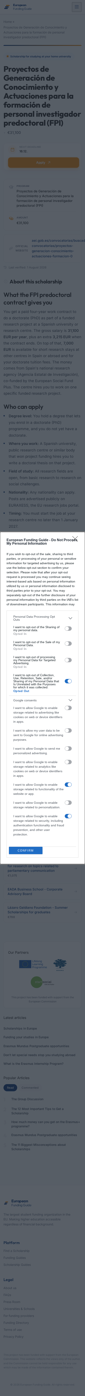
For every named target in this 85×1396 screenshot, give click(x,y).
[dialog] (42, 698)
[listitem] (42, 618)
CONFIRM (26, 850)
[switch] (68, 628)
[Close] (76, 540)
